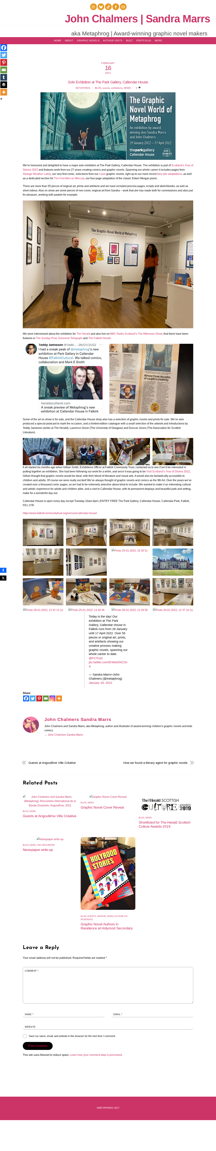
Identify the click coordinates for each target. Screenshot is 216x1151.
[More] (59, 698)
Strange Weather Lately (37, 173)
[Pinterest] (39, 698)
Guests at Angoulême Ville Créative (52, 763)
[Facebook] (26, 698)
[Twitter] (33, 698)
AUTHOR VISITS (113, 40)
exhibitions (117, 88)
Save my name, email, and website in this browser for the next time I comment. (72, 1036)
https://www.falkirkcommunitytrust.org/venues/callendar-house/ (60, 513)
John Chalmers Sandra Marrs (77, 719)
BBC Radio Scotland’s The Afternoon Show (136, 333)
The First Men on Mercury (69, 178)
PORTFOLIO (143, 40)
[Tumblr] (3, 77)
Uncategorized (46, 845)
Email (117, 1014)
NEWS (127, 88)
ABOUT (69, 40)
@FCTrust (96, 658)
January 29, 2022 (100, 683)
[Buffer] (3, 84)
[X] (3, 578)
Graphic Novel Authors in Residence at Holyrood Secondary (107, 926)
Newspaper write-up (38, 850)
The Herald (83, 333)
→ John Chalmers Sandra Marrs (63, 734)
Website (30, 1027)
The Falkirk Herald (99, 338)
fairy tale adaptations (169, 173)
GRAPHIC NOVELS (88, 40)
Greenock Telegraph (70, 338)
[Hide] (1, 99)
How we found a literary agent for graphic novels (155, 763)
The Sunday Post (46, 338)
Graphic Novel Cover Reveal (102, 807)
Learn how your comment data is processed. (96, 1054)
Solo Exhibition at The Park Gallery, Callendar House (108, 82)
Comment (31, 971)
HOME (57, 40)
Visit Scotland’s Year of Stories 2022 (168, 471)
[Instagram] (52, 698)
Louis (102, 173)
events (106, 88)
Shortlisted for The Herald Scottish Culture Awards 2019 (164, 824)
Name (29, 1014)
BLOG (98, 88)
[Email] (46, 698)
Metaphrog (83, 88)
